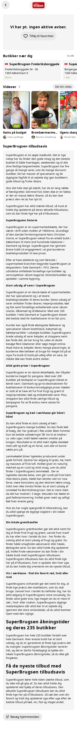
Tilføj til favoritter (42, 37)
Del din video (63, 86)
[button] (38, 717)
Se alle (70, 55)
